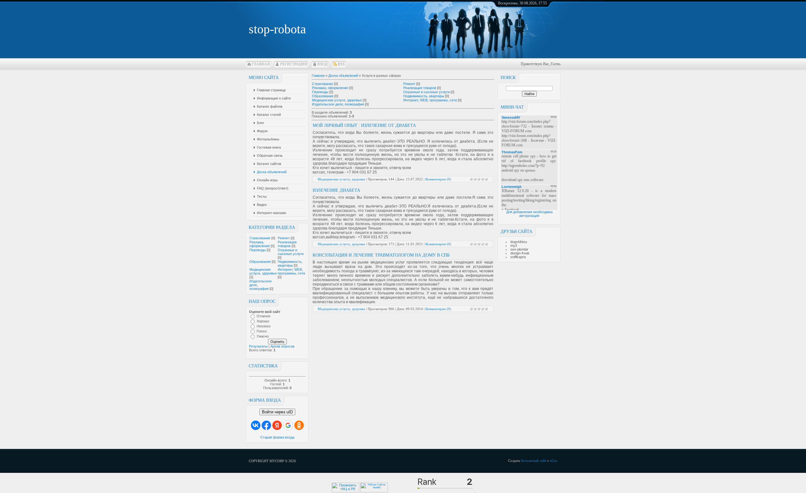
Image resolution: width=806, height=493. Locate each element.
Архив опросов (282, 346)
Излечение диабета (336, 190)
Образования (260, 262)
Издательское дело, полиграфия (338, 104)
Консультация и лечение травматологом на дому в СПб (381, 255)
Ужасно (263, 336)
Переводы (257, 250)
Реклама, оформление (259, 244)
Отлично (263, 316)
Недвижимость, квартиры (290, 263)
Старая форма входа (277, 437)
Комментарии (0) (438, 179)
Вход (322, 64)
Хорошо (263, 321)
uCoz (553, 460)
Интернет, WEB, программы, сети (291, 271)
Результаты (258, 346)
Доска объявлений (343, 75)
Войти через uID (277, 412)
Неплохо (263, 326)
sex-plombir (519, 249)
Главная (261, 64)
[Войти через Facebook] (266, 425)
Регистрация (293, 64)
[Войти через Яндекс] (277, 425)
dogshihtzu (518, 242)
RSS (341, 64)
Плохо (262, 331)
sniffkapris (518, 257)
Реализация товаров (287, 244)
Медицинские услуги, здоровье (263, 271)
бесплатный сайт (533, 460)
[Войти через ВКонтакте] (255, 425)
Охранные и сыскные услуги (291, 252)
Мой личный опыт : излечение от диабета (364, 125)
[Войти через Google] (288, 425)
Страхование (259, 238)
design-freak (520, 253)
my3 (513, 245)
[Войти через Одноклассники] (299, 425)
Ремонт (284, 238)
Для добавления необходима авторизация (529, 214)
